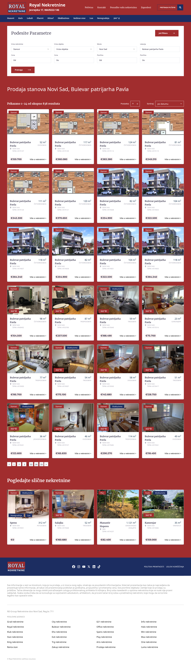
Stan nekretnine (15, 637)
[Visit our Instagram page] (78, 566)
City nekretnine (59, 621)
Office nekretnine (105, 626)
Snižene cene (79, 18)
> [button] (46, 464)
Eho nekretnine (59, 631)
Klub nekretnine (15, 631)
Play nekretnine (104, 637)
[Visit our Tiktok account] (99, 566)
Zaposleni (146, 7)
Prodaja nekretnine (106, 647)
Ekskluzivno (63, 18)
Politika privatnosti (154, 566)
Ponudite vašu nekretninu (123, 7)
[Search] (180, 7)
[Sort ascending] (133, 103)
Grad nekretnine (15, 621)
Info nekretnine (148, 621)
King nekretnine (15, 642)
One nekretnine (149, 642)
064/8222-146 (51, 9)
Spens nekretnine (105, 631)
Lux (91, 18)
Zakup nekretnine (60, 647)
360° (115, 18)
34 (36, 464)
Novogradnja (103, 18)
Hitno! (51, 18)
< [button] (9, 464)
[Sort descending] (137, 103)
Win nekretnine (148, 631)
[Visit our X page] (88, 566)
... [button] (27, 464)
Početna (89, 7)
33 (31, 464)
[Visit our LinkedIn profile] (94, 566)
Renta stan (12, 647)
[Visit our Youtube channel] (83, 566)
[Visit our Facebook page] (73, 566)
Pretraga (19, 70)
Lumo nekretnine (149, 647)
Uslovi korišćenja (175, 566)
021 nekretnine (104, 621)
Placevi (40, 18)
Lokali (30, 18)
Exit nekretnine (59, 637)
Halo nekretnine (149, 626)
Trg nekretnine (59, 642)
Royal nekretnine (15, 626)
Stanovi (10, 18)
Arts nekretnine (104, 642)
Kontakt (101, 7)
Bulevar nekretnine (61, 626)
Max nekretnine (149, 637)
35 (41, 464)
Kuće (20, 18)
